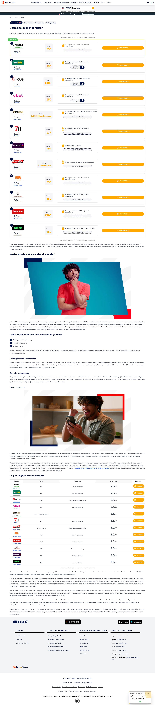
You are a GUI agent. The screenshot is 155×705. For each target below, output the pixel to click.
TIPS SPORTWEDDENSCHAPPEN (59, 630)
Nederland (14, 23)
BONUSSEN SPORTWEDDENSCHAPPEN (93, 630)
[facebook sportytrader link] (19, 622)
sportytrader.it (122, 650)
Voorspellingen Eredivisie (55, 646)
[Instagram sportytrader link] (26, 622)
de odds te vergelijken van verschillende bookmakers (92, 468)
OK (140, 702)
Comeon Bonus (17, 235)
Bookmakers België (85, 2)
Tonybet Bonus (17, 152)
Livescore (19, 639)
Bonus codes (47, 2)
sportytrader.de (120, 646)
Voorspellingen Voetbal (55, 636)
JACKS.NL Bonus (18, 218)
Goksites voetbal (21, 636)
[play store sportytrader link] (136, 622)
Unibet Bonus (17, 52)
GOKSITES (19, 630)
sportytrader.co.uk (122, 636)
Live (102, 2)
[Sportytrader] (9, 2)
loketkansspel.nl (107, 696)
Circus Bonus (17, 86)
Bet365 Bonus (17, 69)
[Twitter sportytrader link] (23, 622)
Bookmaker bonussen (61, 2)
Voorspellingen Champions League (58, 650)
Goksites (73, 2)
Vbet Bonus (16, 102)
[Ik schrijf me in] (148, 2)
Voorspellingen (36, 2)
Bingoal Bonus (17, 168)
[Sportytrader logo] (77, 667)
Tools (108, 2)
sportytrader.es (121, 639)
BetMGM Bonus (18, 119)
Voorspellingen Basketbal (56, 639)
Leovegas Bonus (18, 201)
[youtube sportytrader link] (15, 622)
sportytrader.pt (123, 654)
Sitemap (100, 687)
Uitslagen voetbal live (22, 643)
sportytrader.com (121, 643)
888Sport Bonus (18, 185)
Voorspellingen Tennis (54, 643)
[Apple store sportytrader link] (123, 622)
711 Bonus (16, 135)
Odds (96, 2)
